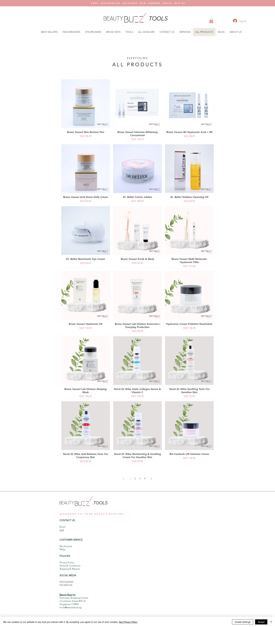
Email (63, 526)
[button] (211, 20)
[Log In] (232, 21)
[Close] (271, 621)
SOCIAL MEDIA (68, 575)
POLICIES (65, 555)
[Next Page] (151, 479)
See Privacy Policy (128, 621)
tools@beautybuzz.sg (70, 607)
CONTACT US (67, 520)
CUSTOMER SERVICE (71, 539)
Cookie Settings (242, 621)
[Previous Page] (123, 479)
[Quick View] (85, 103)
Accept (261, 621)
